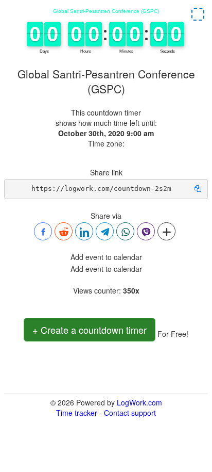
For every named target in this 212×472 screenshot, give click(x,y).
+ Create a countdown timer (89, 329)
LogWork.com (139, 402)
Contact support (130, 413)
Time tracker (76, 413)
